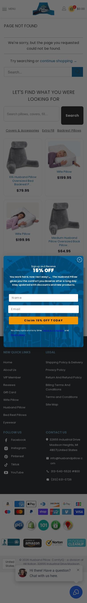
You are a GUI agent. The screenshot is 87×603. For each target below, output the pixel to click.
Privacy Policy (18, 334)
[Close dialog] (79, 260)
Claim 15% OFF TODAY (43, 320)
